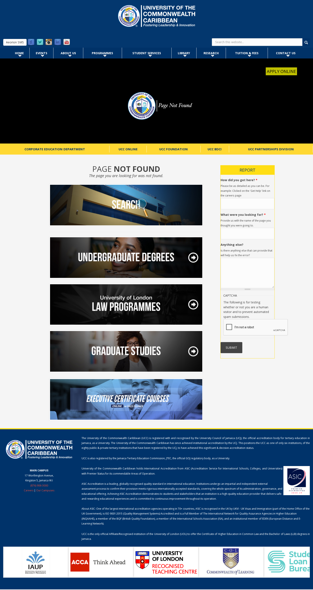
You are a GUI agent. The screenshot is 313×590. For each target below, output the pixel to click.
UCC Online (128, 149)
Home (19, 53)
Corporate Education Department (54, 149)
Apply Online (281, 71)
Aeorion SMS (15, 42)
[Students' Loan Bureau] (231, 562)
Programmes (102, 53)
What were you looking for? (243, 215)
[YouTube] (66, 42)
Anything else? (232, 245)
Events (41, 53)
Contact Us (286, 53)
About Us (68, 53)
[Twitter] (40, 42)
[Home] (156, 16)
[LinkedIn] (57, 42)
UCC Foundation (173, 149)
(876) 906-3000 (39, 485)
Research (211, 53)
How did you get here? (239, 180)
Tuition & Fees (246, 53)
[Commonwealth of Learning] (166, 562)
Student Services (146, 53)
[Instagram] (48, 42)
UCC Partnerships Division (271, 149)
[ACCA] (36, 562)
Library (184, 53)
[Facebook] (31, 42)
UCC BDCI (215, 149)
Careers (28, 490)
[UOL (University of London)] (101, 562)
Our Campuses (45, 490)
